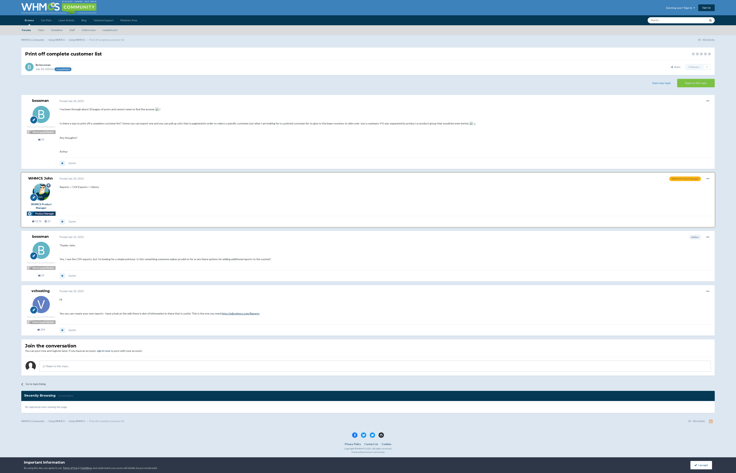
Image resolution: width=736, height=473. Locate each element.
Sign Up (706, 7)
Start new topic (661, 83)
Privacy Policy (353, 444)
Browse (29, 20)
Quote (72, 163)
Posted (72, 101)
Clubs (41, 30)
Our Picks (46, 20)
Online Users (89, 30)
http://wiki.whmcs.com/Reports (241, 313)
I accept (702, 465)
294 (42, 329)
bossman (45, 64)
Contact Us (371, 444)
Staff (72, 30)
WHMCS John (40, 178)
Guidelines (57, 30)
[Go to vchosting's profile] (41, 304)
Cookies (386, 444)
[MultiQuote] (62, 163)
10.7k (38, 221)
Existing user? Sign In (679, 7)
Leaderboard (110, 30)
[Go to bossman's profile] (29, 67)
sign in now (103, 350)
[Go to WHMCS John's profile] (41, 192)
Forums (26, 30)
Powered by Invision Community (368, 452)
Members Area (128, 20)
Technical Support (103, 20)
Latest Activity (66, 20)
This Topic (696, 20)
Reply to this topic (696, 83)
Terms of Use (70, 468)
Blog (83, 20)
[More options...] (708, 101)
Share (676, 67)
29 (42, 139)
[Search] (710, 20)
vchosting (40, 291)
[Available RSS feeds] (711, 421)
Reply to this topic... (58, 366)
